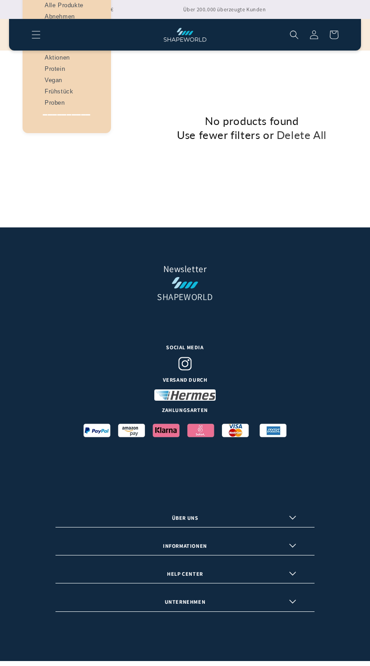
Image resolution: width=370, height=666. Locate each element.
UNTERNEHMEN (185, 601)
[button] (36, 35)
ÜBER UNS (185, 517)
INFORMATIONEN (185, 545)
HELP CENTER (185, 573)
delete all (302, 134)
